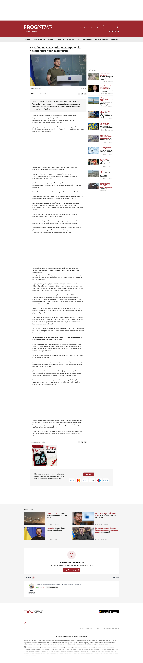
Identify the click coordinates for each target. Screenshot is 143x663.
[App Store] (114, 611)
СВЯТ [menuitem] (78, 39)
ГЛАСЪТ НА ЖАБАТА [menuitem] (39, 39)
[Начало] (110, 31)
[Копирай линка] (79, 94)
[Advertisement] (71, 10)
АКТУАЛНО (72, 623)
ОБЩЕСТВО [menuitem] (60, 39)
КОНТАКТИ (89, 629)
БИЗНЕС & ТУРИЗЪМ (104, 623)
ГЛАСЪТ (57, 623)
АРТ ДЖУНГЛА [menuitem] (87, 39)
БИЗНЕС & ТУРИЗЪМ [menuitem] (101, 39)
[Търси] (117, 27)
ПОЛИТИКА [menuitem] (70, 39)
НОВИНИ (32, 94)
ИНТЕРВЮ (64, 623)
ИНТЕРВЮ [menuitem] (51, 39)
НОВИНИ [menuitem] (27, 39)
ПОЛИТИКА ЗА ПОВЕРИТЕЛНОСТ (110, 629)
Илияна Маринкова (39, 442)
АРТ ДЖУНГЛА (93, 623)
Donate (88, 474)
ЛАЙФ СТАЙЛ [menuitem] (114, 39)
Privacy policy (82, 636)
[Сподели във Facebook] (82, 94)
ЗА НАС (82, 629)
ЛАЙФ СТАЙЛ (115, 623)
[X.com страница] (115, 31)
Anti (31, 590)
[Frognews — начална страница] (33, 611)
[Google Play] (104, 611)
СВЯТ (85, 623)
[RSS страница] (118, 31)
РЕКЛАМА (96, 629)
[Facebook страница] (112, 31)
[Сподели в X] (85, 94)
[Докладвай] (44, 587)
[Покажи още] (71, 658)
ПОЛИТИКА (79, 623)
